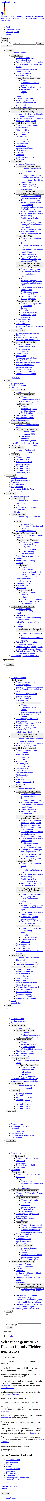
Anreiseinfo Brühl (13, 1469)
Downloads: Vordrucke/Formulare (29, 326)
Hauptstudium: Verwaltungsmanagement (30, 192)
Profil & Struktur (18, 498)
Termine (24, 243)
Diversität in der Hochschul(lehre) (24, 443)
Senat (19, 521)
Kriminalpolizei (22, 565)
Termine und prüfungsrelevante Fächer (31, 174)
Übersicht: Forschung (19, 478)
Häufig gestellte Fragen (25, 157)
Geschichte (20, 510)
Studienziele (21, 134)
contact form (6, 1418)
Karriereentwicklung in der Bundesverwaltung (27, 111)
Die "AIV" (25, 547)
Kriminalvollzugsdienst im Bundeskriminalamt (26, 70)
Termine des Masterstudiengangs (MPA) (32, 279)
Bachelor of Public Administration (29, 62)
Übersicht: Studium (18, 53)
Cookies (4, 1488)
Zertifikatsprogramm (24, 404)
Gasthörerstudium (23, 152)
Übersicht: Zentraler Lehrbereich (29, 593)
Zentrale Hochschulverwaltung (23, 606)
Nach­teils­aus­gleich (28, 184)
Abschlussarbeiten (18, 330)
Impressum (10, 1471)
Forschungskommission (20, 480)
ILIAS (13, 376)
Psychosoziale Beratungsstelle (28, 362)
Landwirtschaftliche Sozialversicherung (24, 74)
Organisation (21, 505)
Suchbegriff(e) (6, 43)
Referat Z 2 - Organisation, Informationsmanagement (26, 643)
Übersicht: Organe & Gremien (28, 517)
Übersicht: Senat (27, 524)
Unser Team (21, 146)
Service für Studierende (25, 365)
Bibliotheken (16, 378)
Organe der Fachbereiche (26, 531)
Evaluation (15, 387)
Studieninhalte (21, 137)
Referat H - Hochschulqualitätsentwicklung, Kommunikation (28, 617)
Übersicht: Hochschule (20, 496)
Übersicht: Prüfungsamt (25, 164)
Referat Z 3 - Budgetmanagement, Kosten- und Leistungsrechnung (29, 648)
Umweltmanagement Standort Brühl (25, 656)
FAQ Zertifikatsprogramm (31, 413)
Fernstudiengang (27, 554)
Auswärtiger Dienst (23, 60)
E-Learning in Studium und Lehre (24, 445)
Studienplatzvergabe (24, 141)
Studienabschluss (23, 132)
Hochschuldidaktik (18, 390)
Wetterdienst (21, 105)
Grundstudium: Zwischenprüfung (28, 166)
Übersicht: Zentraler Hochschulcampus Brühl (26, 345)
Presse (8, 1466)
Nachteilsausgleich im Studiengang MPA (29, 293)
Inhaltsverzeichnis (13, 1460)
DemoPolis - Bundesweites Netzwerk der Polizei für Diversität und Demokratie (31, 574)
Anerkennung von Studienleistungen (23, 320)
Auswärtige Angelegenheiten (27, 556)
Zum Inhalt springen (9, 2)
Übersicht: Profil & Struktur (27, 501)
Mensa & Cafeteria (23, 360)
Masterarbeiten (22, 150)
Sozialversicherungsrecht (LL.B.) (29, 98)
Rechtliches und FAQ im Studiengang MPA (31, 297)
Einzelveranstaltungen (24, 415)
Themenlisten (21, 335)
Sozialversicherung (23, 585)
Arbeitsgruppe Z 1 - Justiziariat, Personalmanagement (30, 630)
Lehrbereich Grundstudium (31, 599)
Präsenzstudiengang (29, 551)
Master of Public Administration (23, 123)
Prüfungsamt (16, 162)
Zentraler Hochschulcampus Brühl (24, 342)
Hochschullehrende (18, 385)
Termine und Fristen (24, 462)
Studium (10, 50)
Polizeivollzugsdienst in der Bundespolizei (27, 95)
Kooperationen (22, 143)
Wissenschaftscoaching (20, 420)
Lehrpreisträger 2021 (24, 468)
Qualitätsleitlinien (28, 411)
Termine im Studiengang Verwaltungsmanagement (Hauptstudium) (31, 202)
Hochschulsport (22, 353)
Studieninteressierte (28, 549)
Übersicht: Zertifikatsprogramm (29, 407)
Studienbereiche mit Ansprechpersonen (24, 368)
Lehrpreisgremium (23, 464)
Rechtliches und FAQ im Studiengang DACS (31, 260)
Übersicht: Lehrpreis (24, 457)
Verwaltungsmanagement (26, 103)
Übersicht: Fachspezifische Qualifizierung (31, 304)
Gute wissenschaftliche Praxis (22, 489)
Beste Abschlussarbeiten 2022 (28, 340)
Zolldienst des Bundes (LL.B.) (28, 107)
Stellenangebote (12, 1462)
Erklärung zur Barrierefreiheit (17, 1478)
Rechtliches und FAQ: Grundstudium (30, 188)
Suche (8, 1482)
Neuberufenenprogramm (25, 395)
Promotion (20, 155)
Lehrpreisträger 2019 (24, 466)
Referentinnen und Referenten (28, 437)
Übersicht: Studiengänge (25, 58)
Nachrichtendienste (23, 583)
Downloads (20, 159)
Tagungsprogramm (28, 441)
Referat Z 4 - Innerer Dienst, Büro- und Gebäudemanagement (30, 652)
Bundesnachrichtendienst (31, 87)
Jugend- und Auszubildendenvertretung (26, 357)
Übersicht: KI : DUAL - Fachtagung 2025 (30, 433)
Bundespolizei (21, 558)
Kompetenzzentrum (18, 484)
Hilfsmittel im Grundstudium (32, 178)
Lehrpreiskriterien (23, 459)
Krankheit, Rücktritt (29, 312)
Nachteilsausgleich (28, 315)
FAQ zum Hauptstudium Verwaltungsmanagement (31, 232)
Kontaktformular (12, 1394)
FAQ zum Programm (29, 401)
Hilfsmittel (25, 310)
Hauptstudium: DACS (24, 236)
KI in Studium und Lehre (21, 422)
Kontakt (19, 328)
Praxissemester (17, 448)
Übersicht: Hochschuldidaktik (28, 392)
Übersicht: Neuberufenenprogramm (30, 398)
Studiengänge (17, 55)
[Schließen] (7, 667)
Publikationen (16, 491)
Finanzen (19, 563)
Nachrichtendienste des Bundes (28, 78)
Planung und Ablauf (24, 452)
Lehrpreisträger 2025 (24, 473)
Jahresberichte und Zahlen (26, 507)
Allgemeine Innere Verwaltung (27, 540)
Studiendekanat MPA (29, 604)
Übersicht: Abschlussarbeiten (27, 333)
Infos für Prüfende (23, 324)
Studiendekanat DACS (30, 601)
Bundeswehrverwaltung (25, 560)
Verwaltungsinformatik (25, 100)
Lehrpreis (15, 455)
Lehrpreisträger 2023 (24, 470)
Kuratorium (20, 519)
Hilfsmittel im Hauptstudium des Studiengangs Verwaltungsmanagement (32, 209)
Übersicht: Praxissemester (26, 450)
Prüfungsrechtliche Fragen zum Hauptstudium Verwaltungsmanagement (31, 227)
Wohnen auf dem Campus (26, 374)
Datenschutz (11, 1475)
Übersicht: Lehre (17, 383)
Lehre (9, 380)
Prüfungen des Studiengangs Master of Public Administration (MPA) (30, 265)
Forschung (11, 475)
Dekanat (24, 597)
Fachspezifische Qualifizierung (28, 301)
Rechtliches (25, 317)
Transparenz (11, 1473)
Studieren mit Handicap (25, 371)
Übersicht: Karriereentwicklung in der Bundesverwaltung (29, 115)
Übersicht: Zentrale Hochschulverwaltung (24, 610)
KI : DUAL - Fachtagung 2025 (27, 429)
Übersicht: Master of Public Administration (27, 126)
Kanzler (19, 613)
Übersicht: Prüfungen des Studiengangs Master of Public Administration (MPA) (31, 272)
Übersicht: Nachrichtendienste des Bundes (30, 82)
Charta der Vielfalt (13, 1480)
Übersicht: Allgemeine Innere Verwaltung (30, 543)
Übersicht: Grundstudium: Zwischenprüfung (31, 170)
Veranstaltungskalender (25, 418)
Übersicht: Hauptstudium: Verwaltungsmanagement (31, 197)
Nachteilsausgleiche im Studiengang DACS (30, 255)
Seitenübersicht (7, 1385)
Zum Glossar (11, 1498)
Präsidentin (15, 512)
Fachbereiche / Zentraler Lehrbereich (25, 533)
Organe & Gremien (19, 514)
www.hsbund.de (7, 1388)
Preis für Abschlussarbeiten (26, 337)
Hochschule (11, 493)
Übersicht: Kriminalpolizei (27, 568)
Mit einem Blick (22, 130)
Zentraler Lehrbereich (24, 590)
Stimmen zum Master (24, 148)
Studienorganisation (24, 139)
